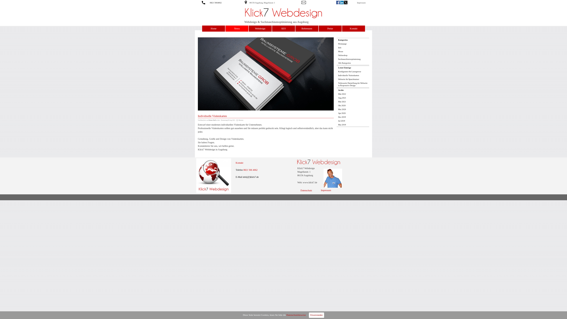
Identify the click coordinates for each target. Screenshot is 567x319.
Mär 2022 (342, 94)
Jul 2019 (341, 121)
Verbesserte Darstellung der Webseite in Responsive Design (353, 84)
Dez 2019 (342, 117)
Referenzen (307, 28)
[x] (345, 2)
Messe (340, 51)
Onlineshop (342, 55)
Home (213, 28)
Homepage (342, 44)
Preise (330, 28)
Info (339, 48)
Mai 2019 (342, 125)
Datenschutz (306, 190)
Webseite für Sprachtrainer (348, 79)
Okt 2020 (342, 105)
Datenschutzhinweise (296, 315)
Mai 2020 (342, 109)
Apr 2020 (342, 113)
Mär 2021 (342, 102)
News (237, 28)
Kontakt (353, 28)
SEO (283, 28)
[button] (203, 2)
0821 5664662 (216, 3)
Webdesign (260, 28)
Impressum (361, 3)
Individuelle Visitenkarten (348, 75)
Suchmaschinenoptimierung (349, 59)
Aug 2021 (342, 98)
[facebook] (338, 2)
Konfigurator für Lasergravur (349, 71)
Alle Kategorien (344, 63)
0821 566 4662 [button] (250, 170)
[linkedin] (342, 2)
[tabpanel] (271, 2)
